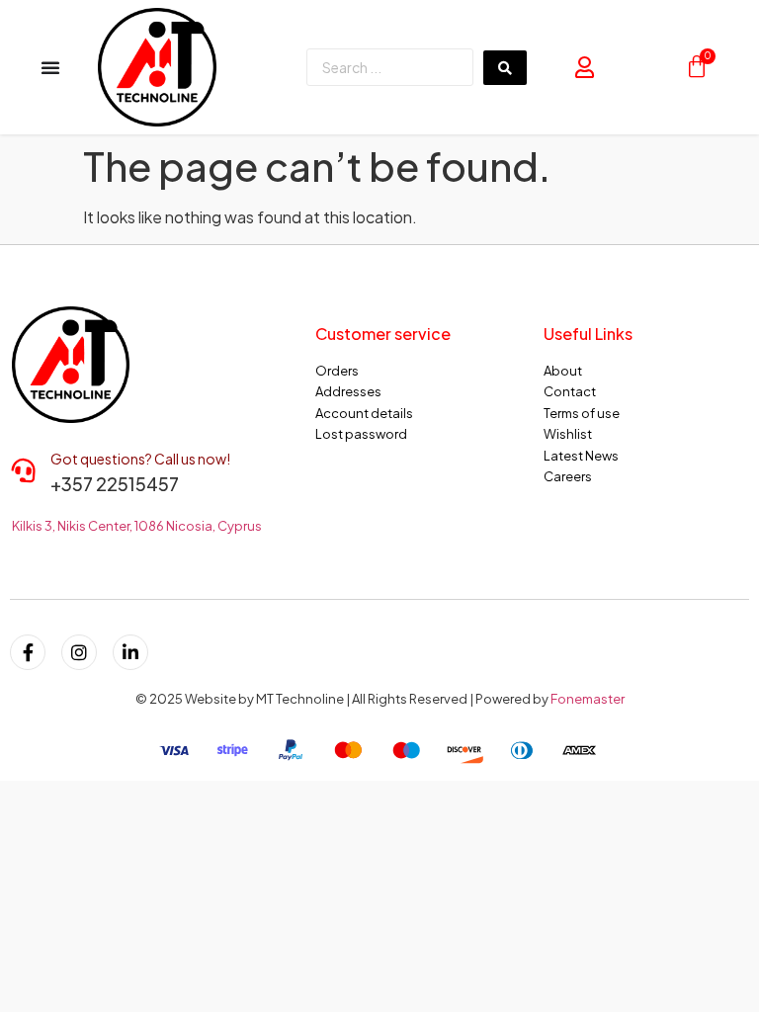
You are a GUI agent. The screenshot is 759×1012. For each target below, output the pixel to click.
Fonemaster (587, 699)
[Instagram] (79, 652)
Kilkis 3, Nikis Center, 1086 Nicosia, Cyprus (137, 526)
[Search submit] (505, 67)
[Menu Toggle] (50, 67)
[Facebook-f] (27, 652)
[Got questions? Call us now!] (24, 470)
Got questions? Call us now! (140, 458)
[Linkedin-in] (130, 652)
